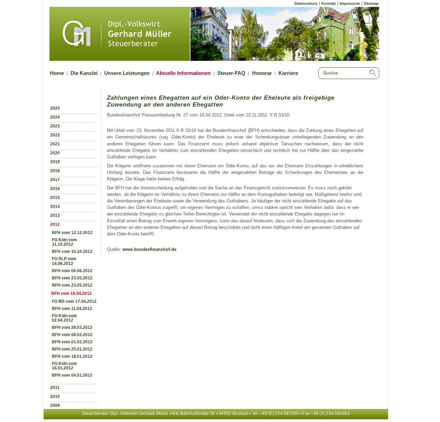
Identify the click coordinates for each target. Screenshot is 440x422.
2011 (54, 387)
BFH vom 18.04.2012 (71, 293)
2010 (55, 396)
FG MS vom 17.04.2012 (74, 301)
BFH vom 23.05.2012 (72, 278)
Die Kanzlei (84, 73)
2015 (55, 197)
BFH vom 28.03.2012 (72, 327)
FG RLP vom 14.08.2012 (64, 261)
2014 (55, 206)
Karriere (288, 73)
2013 (55, 215)
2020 (55, 153)
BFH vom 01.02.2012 (72, 342)
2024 (55, 117)
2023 (55, 126)
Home (57, 73)
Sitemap (371, 3)
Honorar (262, 73)
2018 (55, 170)
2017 (55, 179)
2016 (55, 188)
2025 (55, 108)
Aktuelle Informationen (183, 73)
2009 (55, 405)
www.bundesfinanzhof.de (149, 249)
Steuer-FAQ (231, 73)
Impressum (350, 3)
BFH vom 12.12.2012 (72, 232)
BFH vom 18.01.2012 (72, 356)
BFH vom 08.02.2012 (72, 334)
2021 (55, 144)
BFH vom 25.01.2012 (72, 349)
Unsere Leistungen (127, 73)
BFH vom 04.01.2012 (72, 375)
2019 (55, 161)
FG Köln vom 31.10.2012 (64, 242)
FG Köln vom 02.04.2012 (64, 318)
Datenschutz (306, 3)
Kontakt (328, 3)
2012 (55, 224)
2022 (55, 135)
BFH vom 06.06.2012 (72, 270)
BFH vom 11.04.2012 (72, 308)
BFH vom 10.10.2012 (72, 251)
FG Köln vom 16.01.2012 (64, 365)
